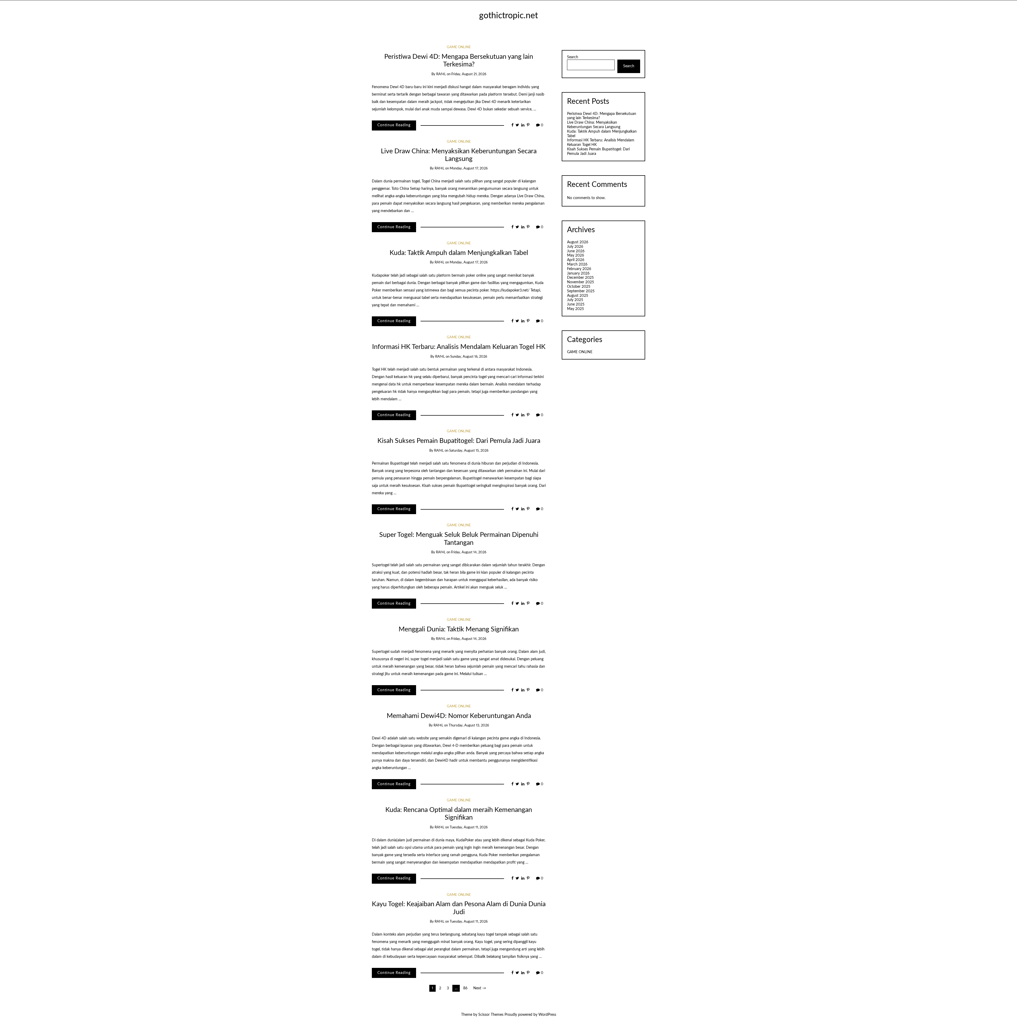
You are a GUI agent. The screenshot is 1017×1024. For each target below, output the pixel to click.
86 (465, 988)
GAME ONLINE (459, 47)
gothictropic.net (508, 16)
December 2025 (580, 278)
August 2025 (577, 296)
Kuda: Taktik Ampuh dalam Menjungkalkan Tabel (459, 253)
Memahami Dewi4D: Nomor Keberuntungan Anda (459, 716)
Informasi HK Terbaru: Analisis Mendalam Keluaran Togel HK (459, 347)
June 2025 (576, 304)
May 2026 (575, 255)
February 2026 (579, 269)
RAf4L (441, 74)
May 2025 (575, 309)
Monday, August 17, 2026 (469, 168)
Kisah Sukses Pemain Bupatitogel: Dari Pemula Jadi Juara (458, 441)
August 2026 (577, 242)
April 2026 (575, 260)
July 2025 (575, 300)
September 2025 (581, 291)
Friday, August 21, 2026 (468, 74)
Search (572, 57)
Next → (479, 988)
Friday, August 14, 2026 (468, 552)
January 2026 (578, 273)
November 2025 (580, 282)
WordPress (547, 1015)
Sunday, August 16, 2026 (468, 356)
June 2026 (576, 251)
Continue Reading (394, 125)
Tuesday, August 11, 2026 (469, 827)
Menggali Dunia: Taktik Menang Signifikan (459, 629)
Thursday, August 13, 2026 (469, 725)
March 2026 (577, 264)
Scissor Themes (490, 1015)
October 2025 (578, 287)
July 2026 (575, 247)
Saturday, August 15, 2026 (468, 450)
